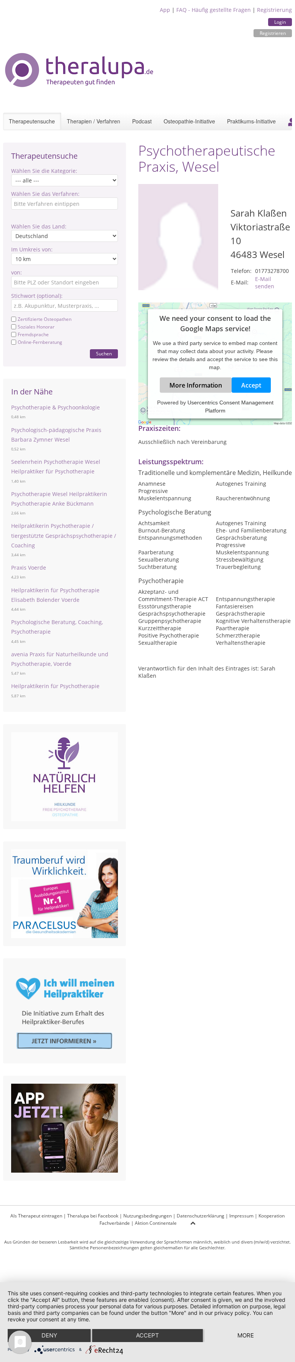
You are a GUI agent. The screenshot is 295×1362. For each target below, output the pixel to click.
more (245, 1335)
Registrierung (274, 9)
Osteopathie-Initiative (189, 121)
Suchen (104, 353)
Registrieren (273, 33)
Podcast (142, 121)
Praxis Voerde (28, 567)
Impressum (241, 1215)
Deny (49, 1335)
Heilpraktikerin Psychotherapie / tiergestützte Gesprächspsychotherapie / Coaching (63, 535)
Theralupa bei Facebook (92, 1215)
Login (280, 22)
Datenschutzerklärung (200, 1215)
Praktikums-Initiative (251, 121)
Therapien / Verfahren (93, 121)
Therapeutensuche (32, 121)
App (165, 9)
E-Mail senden (264, 282)
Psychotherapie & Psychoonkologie (55, 407)
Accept (251, 385)
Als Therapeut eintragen (36, 1215)
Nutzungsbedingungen (147, 1215)
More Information (195, 385)
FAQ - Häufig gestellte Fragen (213, 9)
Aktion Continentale (156, 1223)
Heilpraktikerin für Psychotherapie (55, 686)
